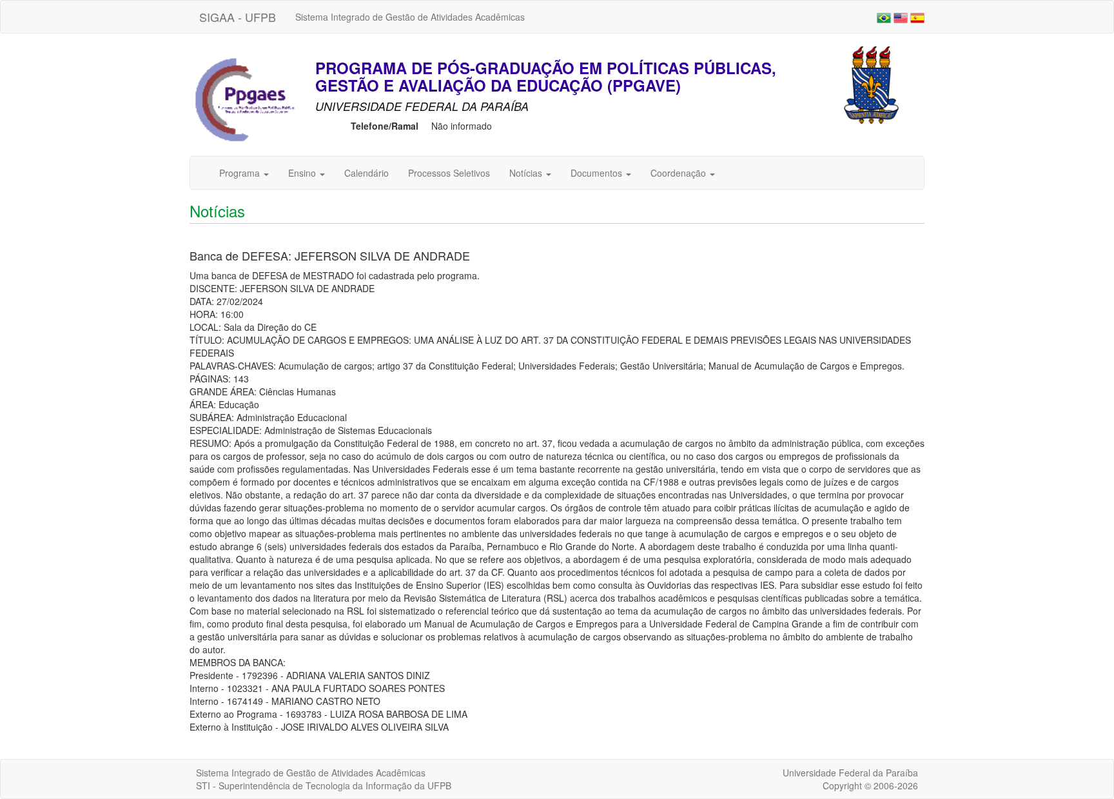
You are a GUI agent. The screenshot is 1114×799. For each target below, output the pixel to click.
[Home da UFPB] (871, 83)
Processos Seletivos (449, 172)
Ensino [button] (303, 172)
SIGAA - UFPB (237, 16)
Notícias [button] (527, 172)
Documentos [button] (598, 172)
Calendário (366, 172)
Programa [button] (240, 172)
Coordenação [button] (679, 172)
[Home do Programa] (244, 100)
